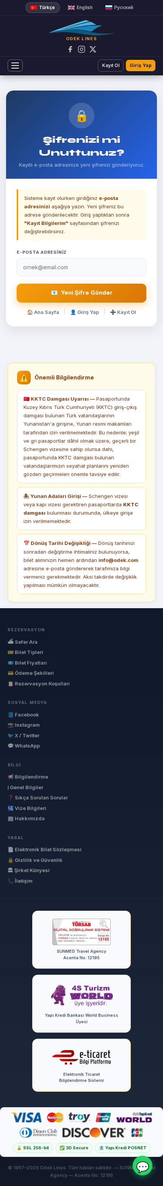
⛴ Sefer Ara (23, 642)
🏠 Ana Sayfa (43, 312)
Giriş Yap (141, 65)
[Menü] (15, 65)
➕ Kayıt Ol (123, 312)
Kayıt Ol (110, 65)
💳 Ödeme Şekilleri (31, 673)
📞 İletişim (20, 881)
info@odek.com (118, 560)
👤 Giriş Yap (84, 312)
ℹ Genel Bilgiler (25, 787)
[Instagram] (81, 49)
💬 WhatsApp (24, 746)
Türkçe (47, 7)
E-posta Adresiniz (42, 252)
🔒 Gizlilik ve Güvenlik (35, 860)
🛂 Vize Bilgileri (27, 808)
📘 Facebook (23, 715)
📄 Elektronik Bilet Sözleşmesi (45, 849)
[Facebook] (70, 49)
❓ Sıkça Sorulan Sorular (38, 797)
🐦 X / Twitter (23, 735)
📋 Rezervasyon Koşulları (39, 683)
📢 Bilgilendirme (28, 777)
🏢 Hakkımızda (26, 818)
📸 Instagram (24, 725)
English (84, 7)
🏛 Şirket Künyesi (29, 870)
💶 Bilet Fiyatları (27, 663)
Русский (123, 7)
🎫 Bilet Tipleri (25, 652)
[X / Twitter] (93, 49)
